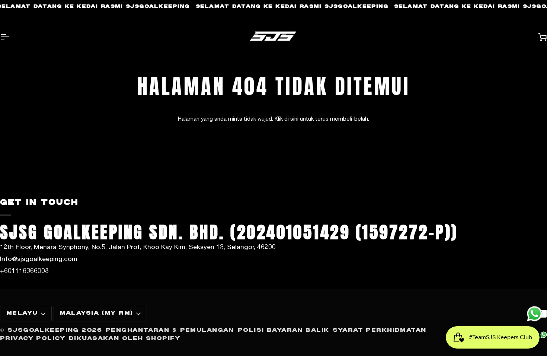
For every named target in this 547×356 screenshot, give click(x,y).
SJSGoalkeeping (43, 330)
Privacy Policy (32, 338)
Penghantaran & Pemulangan (170, 330)
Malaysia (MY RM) (96, 313)
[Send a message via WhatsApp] (534, 313)
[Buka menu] (11, 37)
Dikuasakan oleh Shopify (124, 338)
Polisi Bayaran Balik (283, 330)
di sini (291, 118)
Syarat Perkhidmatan (379, 330)
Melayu (22, 313)
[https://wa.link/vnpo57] (543, 334)
